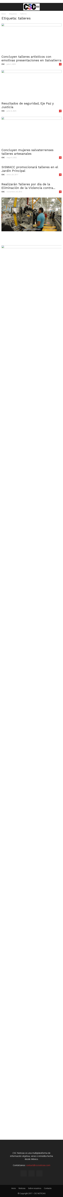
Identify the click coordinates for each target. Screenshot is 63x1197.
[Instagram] (31, 1173)
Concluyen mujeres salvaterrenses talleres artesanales (27, 151)
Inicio (3, 14)
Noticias (22, 1188)
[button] (59, 7)
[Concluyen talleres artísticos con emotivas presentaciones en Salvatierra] (31, 38)
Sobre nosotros (34, 1188)
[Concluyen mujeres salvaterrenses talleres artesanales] (31, 131)
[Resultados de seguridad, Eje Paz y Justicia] (31, 84)
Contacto (48, 1188)
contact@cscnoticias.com (38, 1165)
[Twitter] (39, 1173)
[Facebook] (24, 1173)
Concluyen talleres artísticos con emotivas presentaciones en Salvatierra (31, 58)
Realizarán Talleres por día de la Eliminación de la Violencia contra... (28, 186)
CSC (3, 64)
